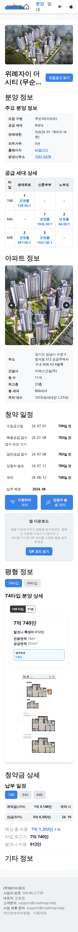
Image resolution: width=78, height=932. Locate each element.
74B (11, 794)
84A (25, 794)
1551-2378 (43, 157)
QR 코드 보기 (39, 551)
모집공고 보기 (59, 77)
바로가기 (41, 150)
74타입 (13, 583)
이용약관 (40, 913)
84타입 (32, 583)
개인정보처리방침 (16, 913)
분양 (40, 3)
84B (39, 794)
